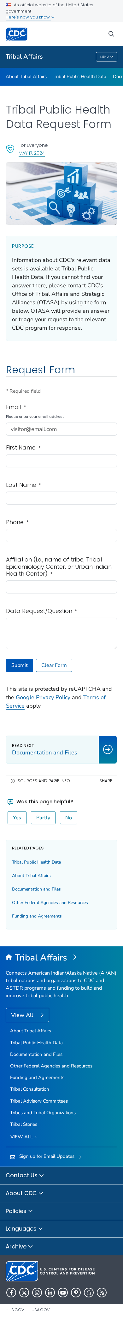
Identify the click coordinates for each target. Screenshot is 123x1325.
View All (23, 1015)
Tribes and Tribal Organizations (43, 1112)
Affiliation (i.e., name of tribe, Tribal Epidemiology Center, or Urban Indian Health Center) (59, 566)
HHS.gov (15, 1310)
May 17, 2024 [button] (32, 153)
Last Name (23, 485)
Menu (104, 57)
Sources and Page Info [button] (44, 781)
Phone (17, 522)
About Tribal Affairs (26, 76)
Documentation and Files (36, 889)
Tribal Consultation (29, 1089)
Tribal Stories (23, 1124)
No (68, 817)
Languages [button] (22, 1228)
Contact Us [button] (22, 1175)
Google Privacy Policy (43, 697)
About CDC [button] (22, 1193)
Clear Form (54, 665)
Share (105, 781)
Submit (19, 665)
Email (16, 407)
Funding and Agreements (37, 916)
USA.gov (41, 1310)
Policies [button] (17, 1211)
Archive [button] (17, 1246)
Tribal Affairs (24, 56)
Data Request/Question (41, 611)
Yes (17, 817)
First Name (23, 447)
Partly (43, 817)
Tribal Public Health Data (80, 76)
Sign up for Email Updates (46, 1156)
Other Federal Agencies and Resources (50, 903)
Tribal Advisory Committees (39, 1101)
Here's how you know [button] (28, 17)
